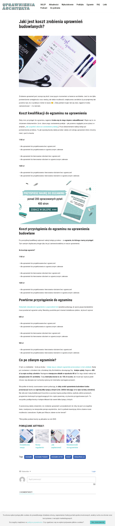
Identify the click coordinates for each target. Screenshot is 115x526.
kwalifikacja (79, 457)
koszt (68, 457)
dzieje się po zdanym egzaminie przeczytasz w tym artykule (69, 367)
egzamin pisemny (41, 457)
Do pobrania (55, 8)
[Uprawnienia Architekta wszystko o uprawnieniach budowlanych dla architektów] (19, 6)
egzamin (28, 457)
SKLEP (43, 4)
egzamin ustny (57, 457)
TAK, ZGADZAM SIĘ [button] (97, 522)
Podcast (43, 8)
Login (94, 471)
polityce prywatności (34, 522)
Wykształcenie (67, 4)
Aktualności (54, 4)
